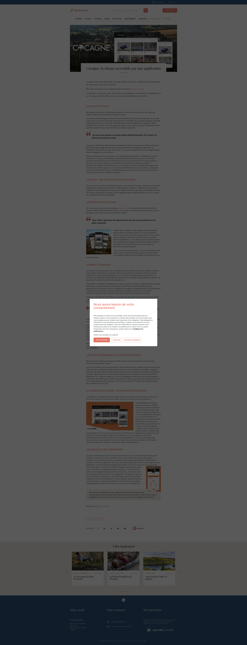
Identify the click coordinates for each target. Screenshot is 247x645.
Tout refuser (116, 340)
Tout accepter (101, 340)
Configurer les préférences (132, 340)
